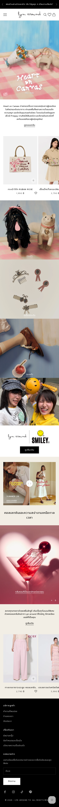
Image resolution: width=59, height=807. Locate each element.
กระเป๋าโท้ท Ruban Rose (20, 189)
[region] (29, 564)
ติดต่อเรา (7, 721)
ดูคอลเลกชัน (29, 125)
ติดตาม (12, 781)
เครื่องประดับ (29, 315)
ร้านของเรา (8, 716)
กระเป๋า (30, 256)
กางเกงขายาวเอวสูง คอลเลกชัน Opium (20, 687)
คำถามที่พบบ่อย (10, 711)
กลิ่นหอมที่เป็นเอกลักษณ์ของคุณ (29, 591)
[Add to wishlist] (35, 192)
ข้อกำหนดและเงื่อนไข (12, 740)
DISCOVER (12, 500)
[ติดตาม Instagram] (13, 792)
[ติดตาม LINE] (30, 792)
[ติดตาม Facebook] (5, 792)
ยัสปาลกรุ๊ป (8, 735)
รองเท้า (29, 374)
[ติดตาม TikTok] (22, 792)
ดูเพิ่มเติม (29, 449)
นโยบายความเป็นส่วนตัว (14, 745)
